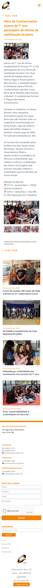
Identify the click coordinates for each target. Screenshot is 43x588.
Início (4, 540)
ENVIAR (21, 518)
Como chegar (22, 584)
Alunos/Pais (6, 544)
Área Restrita (6, 552)
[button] (6, 212)
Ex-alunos (5, 548)
